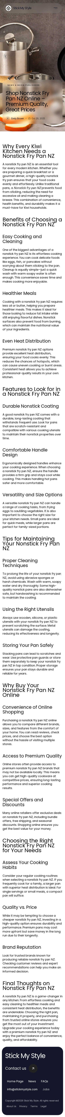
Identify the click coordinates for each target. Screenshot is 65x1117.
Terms (34, 1106)
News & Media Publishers (24, 85)
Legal (43, 1106)
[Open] (55, 8)
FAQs (44, 1081)
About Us (11, 1106)
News (32, 1081)
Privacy (23, 1106)
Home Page (15, 1081)
